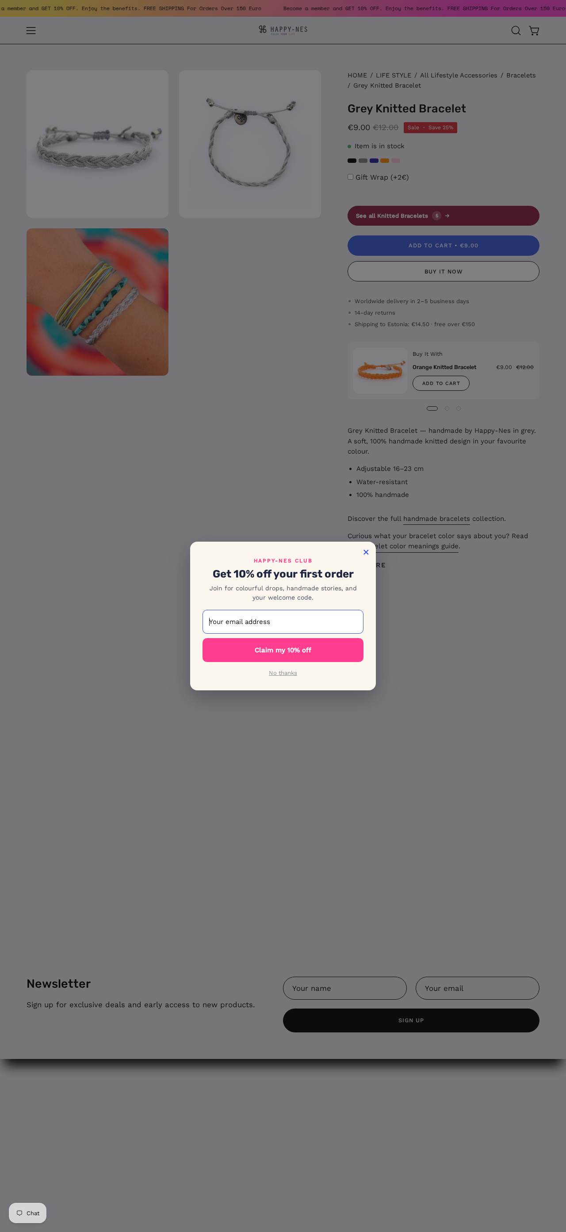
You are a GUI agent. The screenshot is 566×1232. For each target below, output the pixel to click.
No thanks (283, 673)
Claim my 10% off (283, 650)
